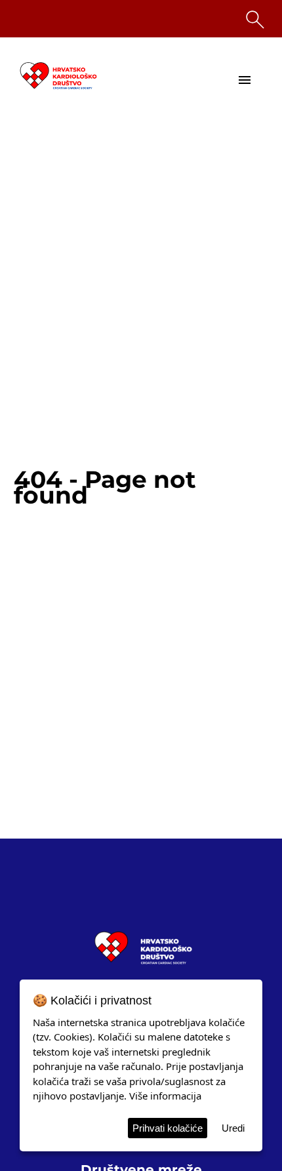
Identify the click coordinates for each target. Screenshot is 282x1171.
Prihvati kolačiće (167, 1128)
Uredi (233, 1128)
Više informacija (165, 1095)
